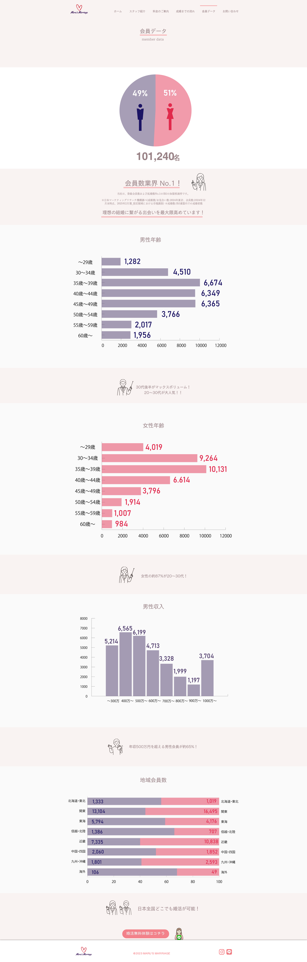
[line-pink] (229, 952)
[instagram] (222, 952)
